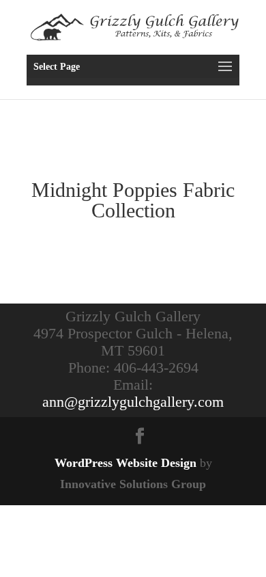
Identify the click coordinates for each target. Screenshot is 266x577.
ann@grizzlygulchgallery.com (133, 401)
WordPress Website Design (125, 463)
